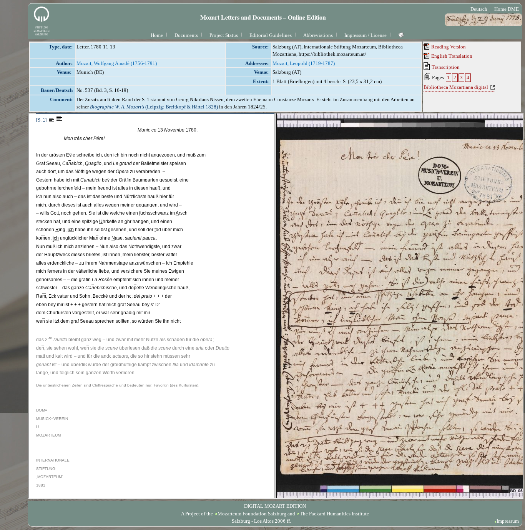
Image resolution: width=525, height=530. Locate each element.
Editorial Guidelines (270, 35)
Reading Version (448, 47)
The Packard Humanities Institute (334, 514)
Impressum (508, 521)
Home (157, 35)
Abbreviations (318, 35)
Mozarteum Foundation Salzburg (252, 514)
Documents (186, 35)
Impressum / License (365, 35)
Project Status (223, 35)
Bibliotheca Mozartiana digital (456, 87)
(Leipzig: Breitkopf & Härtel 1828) (154, 107)
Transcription (445, 67)
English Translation (451, 56)
